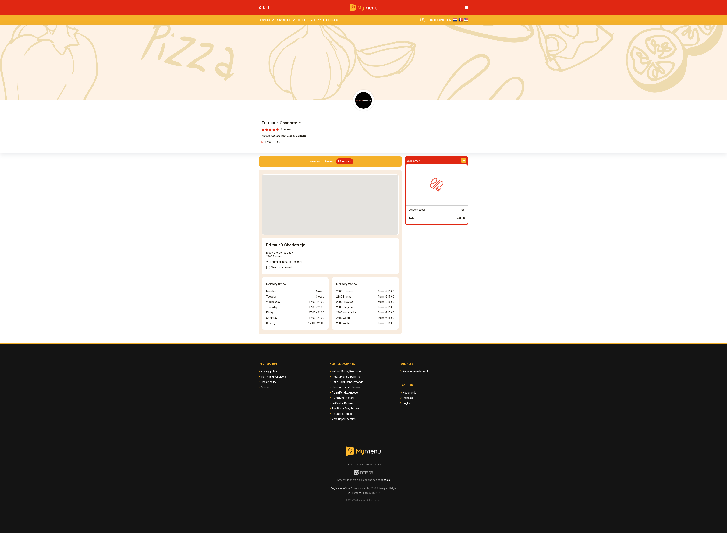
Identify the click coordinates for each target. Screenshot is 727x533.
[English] (466, 20)
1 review (286, 129)
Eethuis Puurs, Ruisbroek (346, 371)
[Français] (460, 20)
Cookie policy (268, 381)
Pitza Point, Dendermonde (347, 381)
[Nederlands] (455, 20)
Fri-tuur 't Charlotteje (309, 20)
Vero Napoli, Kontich (344, 419)
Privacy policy (269, 371)
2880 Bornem (283, 20)
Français (408, 397)
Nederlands (409, 392)
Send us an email (281, 267)
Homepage (264, 20)
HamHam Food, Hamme (346, 387)
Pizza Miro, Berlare (343, 397)
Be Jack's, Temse (342, 413)
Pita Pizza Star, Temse (345, 408)
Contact (265, 387)
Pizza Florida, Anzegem (346, 392)
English (407, 403)
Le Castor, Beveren (343, 403)
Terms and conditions (274, 376)
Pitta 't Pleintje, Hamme (346, 376)
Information (332, 20)
